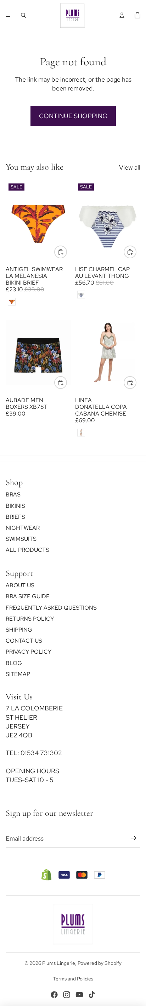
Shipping (19, 629)
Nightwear (23, 528)
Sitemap (18, 674)
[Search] (23, 15)
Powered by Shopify (100, 963)
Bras (13, 495)
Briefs (15, 517)
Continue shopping (73, 116)
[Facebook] (54, 994)
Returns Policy (30, 618)
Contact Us (24, 640)
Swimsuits (21, 539)
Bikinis (15, 506)
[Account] (122, 15)
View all (129, 167)
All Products (27, 550)
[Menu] (8, 15)
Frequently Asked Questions (51, 607)
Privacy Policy (28, 652)
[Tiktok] (92, 994)
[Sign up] (133, 838)
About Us (20, 585)
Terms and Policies (73, 978)
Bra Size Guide (28, 596)
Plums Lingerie (58, 963)
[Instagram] (66, 994)
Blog (14, 663)
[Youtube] (79, 994)
